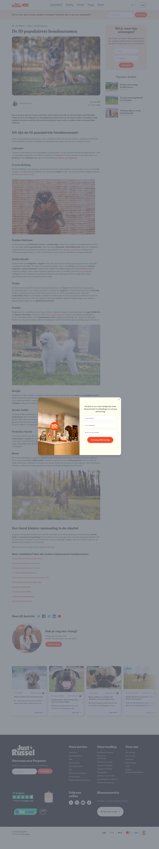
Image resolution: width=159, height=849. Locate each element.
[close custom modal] (118, 399)
